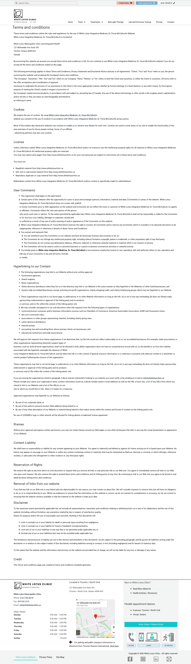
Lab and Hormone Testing (140, 22)
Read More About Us (142, 589)
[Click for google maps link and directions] (95, 618)
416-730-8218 (26, 598)
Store (70, 22)
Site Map (60, 657)
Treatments (95, 22)
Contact (170, 22)
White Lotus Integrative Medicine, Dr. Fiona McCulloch (72, 115)
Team (80, 22)
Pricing (159, 22)
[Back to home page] (33, 585)
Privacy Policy (45, 657)
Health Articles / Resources (145, 593)
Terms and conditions (25, 657)
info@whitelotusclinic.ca (153, 378)
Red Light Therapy (115, 22)
